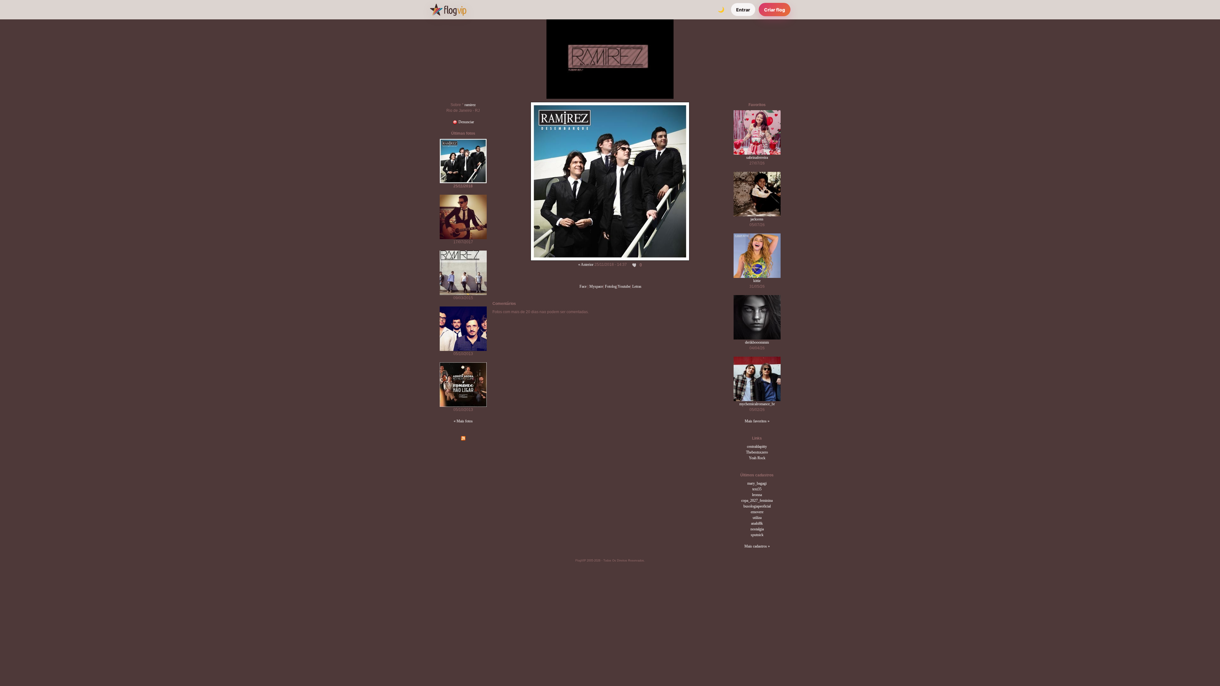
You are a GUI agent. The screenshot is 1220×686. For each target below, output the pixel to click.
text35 (757, 489)
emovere (757, 512)
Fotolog (611, 286)
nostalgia (757, 529)
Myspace (596, 286)
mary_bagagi (757, 483)
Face (583, 286)
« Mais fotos (463, 421)
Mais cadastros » (757, 546)
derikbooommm (757, 342)
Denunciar (466, 122)
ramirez (470, 105)
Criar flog (774, 9)
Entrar (743, 9)
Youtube (624, 286)
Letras (636, 286)
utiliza (757, 517)
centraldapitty (757, 446)
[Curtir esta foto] (634, 265)
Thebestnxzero (757, 452)
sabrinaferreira (757, 157)
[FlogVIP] (448, 9)
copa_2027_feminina (757, 500)
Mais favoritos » (757, 421)
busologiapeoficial (757, 506)
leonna (757, 495)
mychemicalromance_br (757, 404)
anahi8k (757, 523)
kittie (757, 281)
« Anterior (585, 264)
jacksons (756, 219)
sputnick (757, 535)
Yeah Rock (757, 458)
